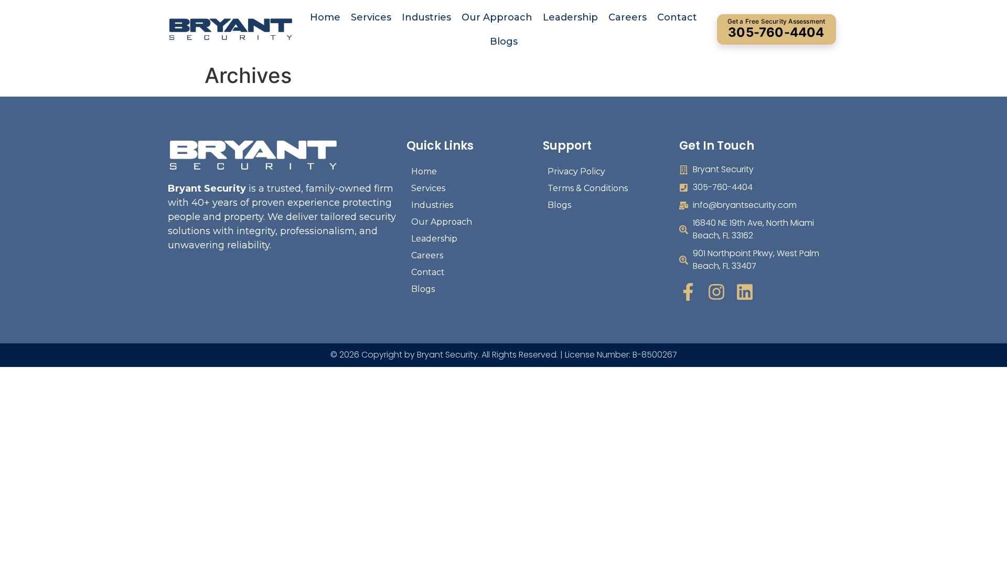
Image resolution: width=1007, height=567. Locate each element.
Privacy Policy (576, 171)
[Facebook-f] (688, 292)
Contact (677, 17)
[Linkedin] (745, 292)
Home (325, 17)
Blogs (504, 41)
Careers (627, 17)
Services (371, 17)
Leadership (570, 17)
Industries (426, 17)
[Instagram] (716, 292)
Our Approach (497, 17)
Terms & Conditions (588, 188)
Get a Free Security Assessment (776, 28)
